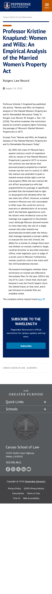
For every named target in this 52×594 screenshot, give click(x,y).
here (40, 299)
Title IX (16, 498)
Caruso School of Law (14, 368)
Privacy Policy (14, 488)
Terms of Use (33, 493)
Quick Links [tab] (15, 402)
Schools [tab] (11, 409)
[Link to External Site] (26, 394)
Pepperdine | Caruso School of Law (16, 4)
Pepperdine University (35, 481)
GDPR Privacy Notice (34, 488)
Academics (32, 368)
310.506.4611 (13, 462)
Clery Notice (18, 493)
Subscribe (26, 346)
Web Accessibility (31, 498)
